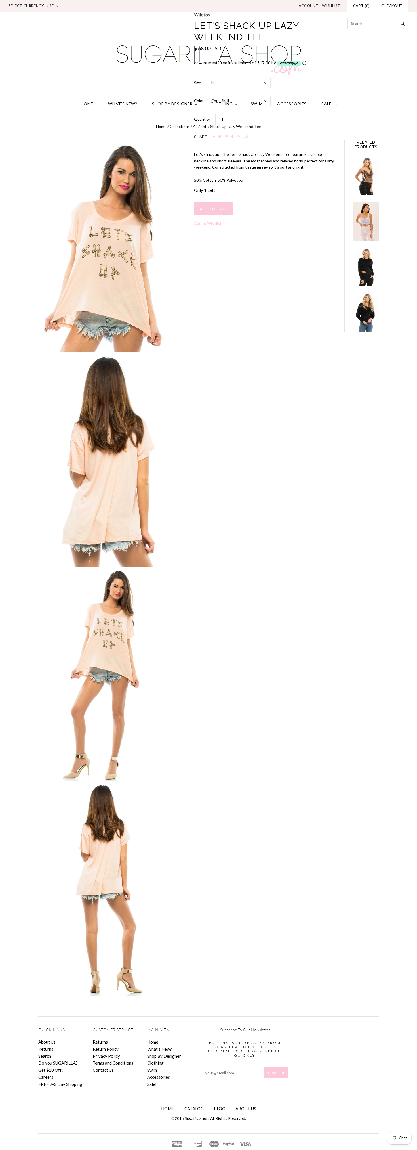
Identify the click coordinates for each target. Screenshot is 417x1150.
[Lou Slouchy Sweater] (366, 312)
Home (87, 103)
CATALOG (194, 1108)
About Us (47, 1041)
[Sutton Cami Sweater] (366, 221)
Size (197, 82)
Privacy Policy (106, 1056)
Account (309, 5)
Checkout (392, 5)
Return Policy (106, 1048)
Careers (45, 1077)
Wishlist (331, 5)
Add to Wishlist (208, 223)
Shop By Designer (172, 103)
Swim (257, 103)
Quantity (202, 119)
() (361, 5)
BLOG (219, 1108)
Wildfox (202, 15)
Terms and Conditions (113, 1062)
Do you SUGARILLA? (58, 1062)
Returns (45, 1048)
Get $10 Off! (50, 1070)
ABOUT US (245, 1108)
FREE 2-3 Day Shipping (60, 1084)
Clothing (221, 103)
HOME (167, 1108)
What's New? (122, 103)
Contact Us (103, 1070)
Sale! (327, 103)
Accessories (292, 103)
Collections (180, 126)
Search (44, 1056)
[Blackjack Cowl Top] (366, 176)
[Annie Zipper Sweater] (366, 267)
